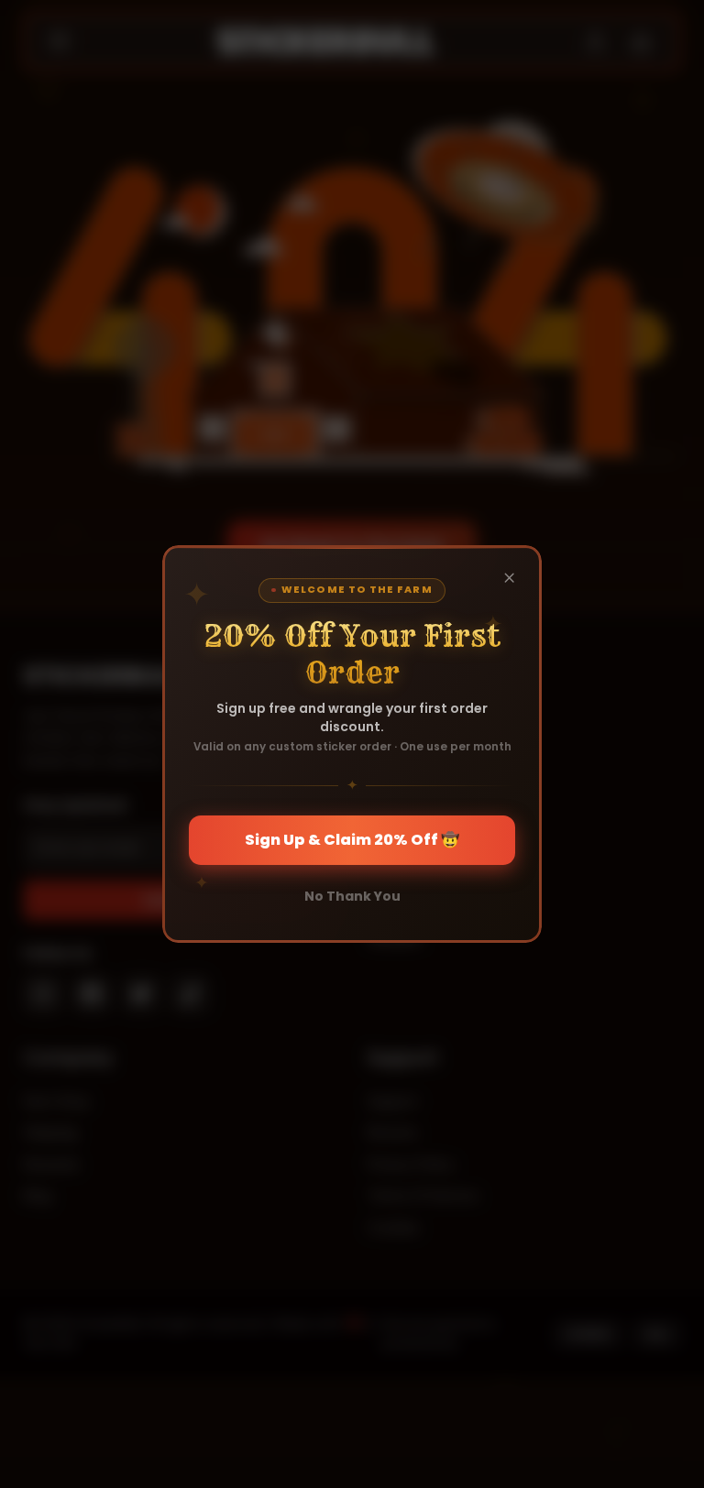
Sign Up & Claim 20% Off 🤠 (352, 839)
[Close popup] (509, 577)
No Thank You (352, 896)
